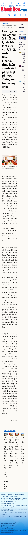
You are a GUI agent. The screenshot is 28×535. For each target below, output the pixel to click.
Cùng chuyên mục (9, 430)
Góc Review (14, 16)
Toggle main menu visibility (26, 19)
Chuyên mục (3, 5)
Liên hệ (20, 16)
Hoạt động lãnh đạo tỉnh (11, 6)
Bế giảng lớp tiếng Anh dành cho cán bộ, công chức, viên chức (17, 451)
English (25, 16)
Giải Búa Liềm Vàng (7, 25)
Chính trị (5, 23)
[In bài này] (14, 91)
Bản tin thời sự (23, 34)
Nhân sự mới (18, 5)
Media (24, 5)
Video (21, 32)
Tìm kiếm (9, 16)
